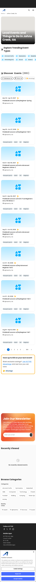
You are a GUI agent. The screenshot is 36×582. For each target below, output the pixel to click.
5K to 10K (5, 540)
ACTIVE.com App (8, 536)
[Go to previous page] (4, 349)
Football (5, 495)
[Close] (34, 552)
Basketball (29, 488)
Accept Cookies (18, 578)
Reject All (18, 574)
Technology (23, 492)
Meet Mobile (7, 543)
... (23, 349)
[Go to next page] (31, 349)
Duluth (5, 510)
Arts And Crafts (7, 488)
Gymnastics (19, 488)
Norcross (24, 510)
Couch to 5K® (7, 538)
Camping (22, 495)
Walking (13, 495)
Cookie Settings (18, 569)
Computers (12, 492)
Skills (4, 492)
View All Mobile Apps (9, 545)
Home (3, 13)
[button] (18, 78)
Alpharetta (14, 510)
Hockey (5, 499)
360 (27, 349)
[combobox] (7, 78)
